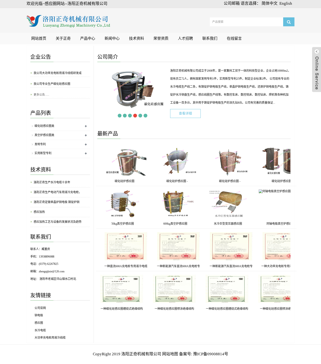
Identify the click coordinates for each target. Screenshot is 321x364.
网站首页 (38, 38)
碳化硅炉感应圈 (115, 181)
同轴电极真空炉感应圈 (290, 223)
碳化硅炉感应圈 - (167, 181)
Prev (114, 115)
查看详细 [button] (185, 113)
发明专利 (40, 144)
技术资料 (136, 38)
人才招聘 (185, 38)
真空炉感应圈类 (44, 135)
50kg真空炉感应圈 (132, 223)
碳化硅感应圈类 (44, 126)
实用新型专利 (43, 153)
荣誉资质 (160, 38)
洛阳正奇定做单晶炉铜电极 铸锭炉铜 (56, 202)
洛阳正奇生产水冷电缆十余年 (52, 182)
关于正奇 (63, 38)
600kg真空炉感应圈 (185, 223)
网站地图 (170, 354)
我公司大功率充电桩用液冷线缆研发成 (58, 71)
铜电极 (39, 315)
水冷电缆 (40, 330)
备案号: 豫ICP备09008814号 (203, 354)
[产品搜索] (288, 21)
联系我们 (209, 38)
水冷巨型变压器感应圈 (237, 223)
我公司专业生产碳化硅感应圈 (52, 82)
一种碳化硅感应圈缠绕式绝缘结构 (130, 308)
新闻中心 (112, 38)
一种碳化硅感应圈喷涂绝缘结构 (183, 308)
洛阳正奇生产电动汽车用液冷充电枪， (58, 192)
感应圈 (39, 323)
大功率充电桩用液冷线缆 (50, 337)
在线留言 (234, 38)
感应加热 (39, 212)
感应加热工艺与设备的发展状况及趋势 (58, 221)
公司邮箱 (232, 3)
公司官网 (40, 308)
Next (151, 115)
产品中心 (87, 38)
